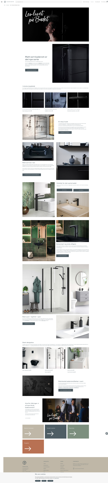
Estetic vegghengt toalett (26, 370)
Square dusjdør (47, 372)
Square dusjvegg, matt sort (26, 110)
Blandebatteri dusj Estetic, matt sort (72, 110)
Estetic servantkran (70, 370)
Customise (50, 480)
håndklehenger (76, 387)
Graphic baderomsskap (71, 372)
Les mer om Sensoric (62, 255)
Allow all (38, 480)
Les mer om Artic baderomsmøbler (32, 174)
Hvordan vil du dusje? (65, 132)
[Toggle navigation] (1, 2)
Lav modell (81, 190)
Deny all (44, 480)
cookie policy (56, 478)
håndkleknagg (60, 387)
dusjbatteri (40, 63)
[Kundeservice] (106, 433)
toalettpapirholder (66, 387)
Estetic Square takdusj (48, 370)
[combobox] (49, 2)
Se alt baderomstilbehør (65, 390)
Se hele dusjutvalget (31, 70)
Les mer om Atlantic (29, 323)
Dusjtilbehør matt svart (48, 110)
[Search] (16, 2)
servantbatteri (27, 320)
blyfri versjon (44, 320)
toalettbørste (71, 387)
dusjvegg (30, 63)
